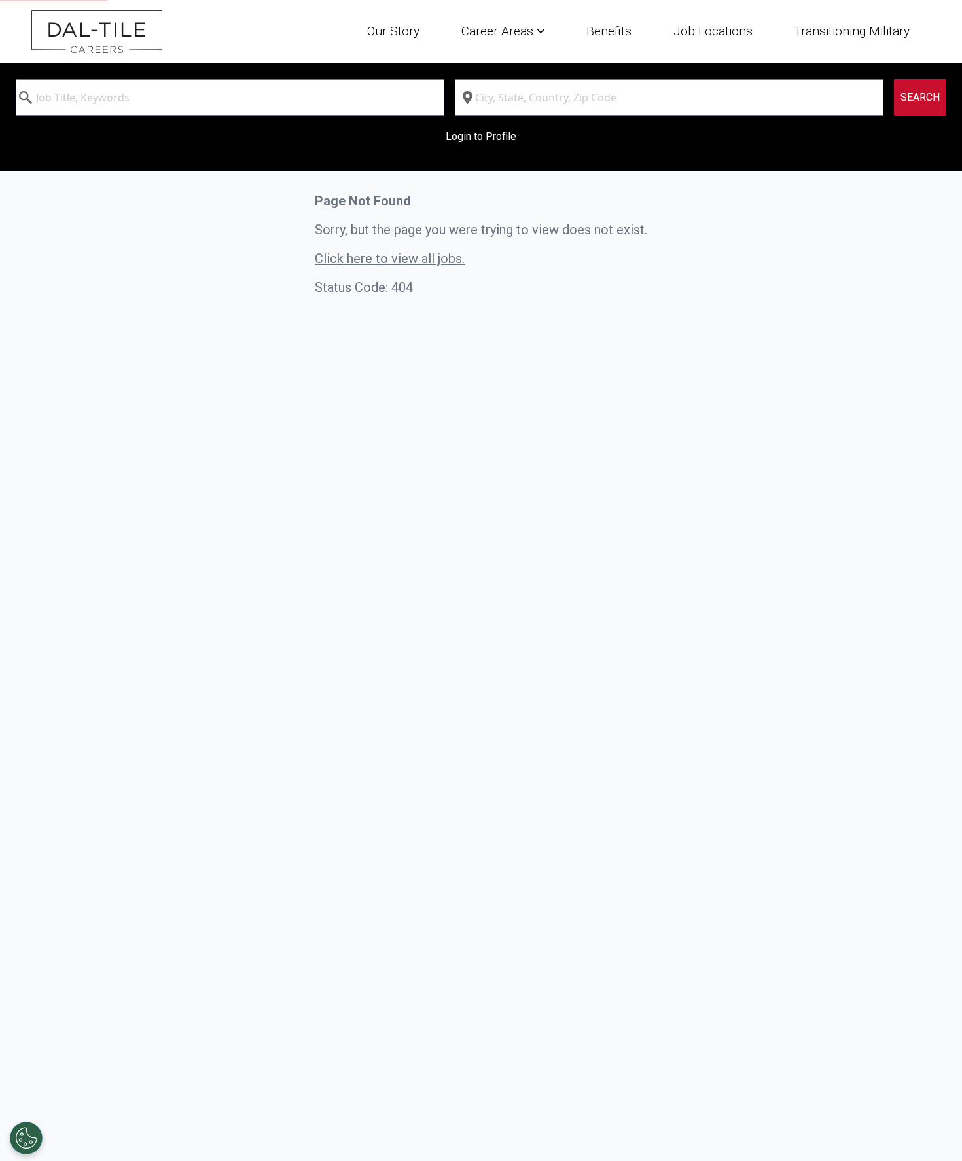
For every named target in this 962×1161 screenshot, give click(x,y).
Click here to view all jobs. (390, 258)
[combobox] (230, 97)
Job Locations (713, 31)
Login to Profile (481, 136)
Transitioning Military (852, 31)
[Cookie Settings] (26, 1138)
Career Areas (499, 31)
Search (920, 97)
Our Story (393, 31)
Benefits (609, 31)
